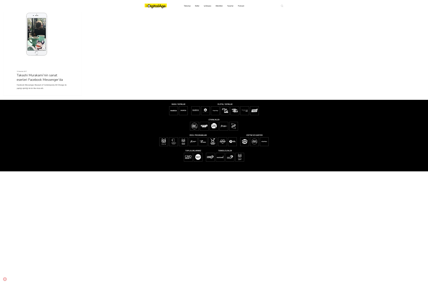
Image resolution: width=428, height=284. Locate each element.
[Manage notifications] (5, 279)
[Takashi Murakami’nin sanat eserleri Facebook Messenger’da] (42, 57)
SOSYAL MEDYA (12, 15)
